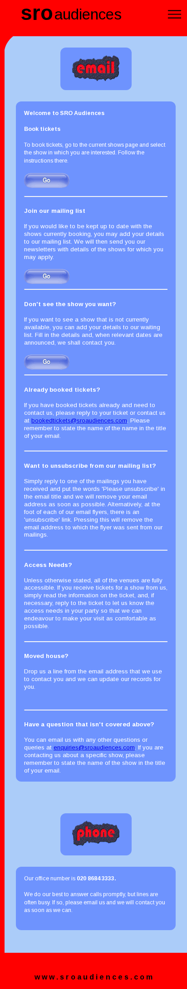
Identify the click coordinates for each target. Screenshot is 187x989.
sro (36, 12)
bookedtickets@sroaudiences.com (79, 420)
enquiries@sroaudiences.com (94, 747)
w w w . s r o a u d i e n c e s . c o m (93, 977)
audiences (88, 14)
